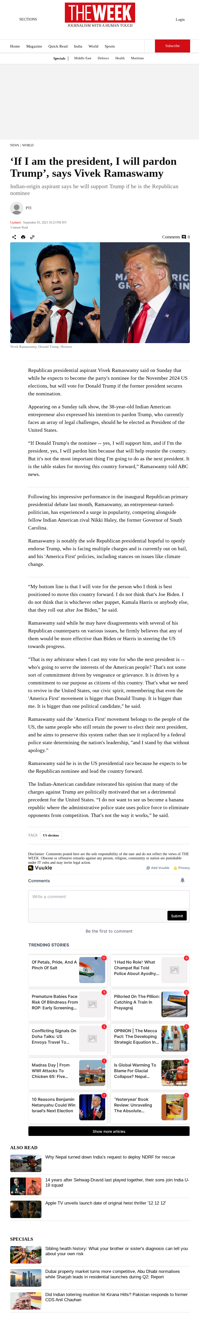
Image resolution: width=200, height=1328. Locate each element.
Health (120, 58)
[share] (14, 237)
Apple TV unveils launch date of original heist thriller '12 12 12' (105, 1203)
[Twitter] (87, 32)
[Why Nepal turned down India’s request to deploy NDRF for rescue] (25, 1163)
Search (150, 46)
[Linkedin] (113, 32)
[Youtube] (104, 32)
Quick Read (58, 46)
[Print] (23, 237)
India (78, 46)
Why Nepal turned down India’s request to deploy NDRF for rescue (110, 1157)
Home (15, 46)
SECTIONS (28, 19)
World (93, 46)
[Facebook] (79, 32)
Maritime (137, 58)
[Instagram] (96, 32)
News (14, 145)
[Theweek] (100, 13)
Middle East (82, 58)
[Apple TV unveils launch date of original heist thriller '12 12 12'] (25, 1209)
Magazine (34, 46)
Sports (110, 46)
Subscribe (172, 46)
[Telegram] (121, 32)
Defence (103, 58)
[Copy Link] (32, 237)
